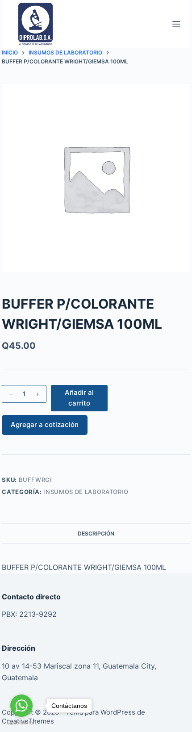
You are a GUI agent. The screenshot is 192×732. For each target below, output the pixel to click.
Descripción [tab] (96, 533)
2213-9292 (38, 614)
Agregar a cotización (45, 424)
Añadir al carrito (79, 398)
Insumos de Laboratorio (85, 491)
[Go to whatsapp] (21, 705)
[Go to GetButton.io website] (21, 723)
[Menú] (176, 24)
